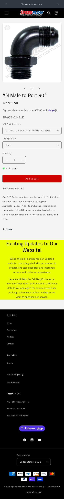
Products (11, 336)
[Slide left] (24, 88)
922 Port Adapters (11, 124)
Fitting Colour (9, 138)
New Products (13, 382)
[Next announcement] (58, 4)
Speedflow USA (18, 486)
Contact (10, 343)
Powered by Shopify (35, 486)
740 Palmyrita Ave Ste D (18, 401)
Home (9, 323)
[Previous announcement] (6, 4)
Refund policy (53, 486)
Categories (11, 330)
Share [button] (9, 229)
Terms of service (33, 491)
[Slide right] (39, 88)
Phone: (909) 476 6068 (17, 415)
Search (10, 363)
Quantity (6, 153)
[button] (6, 13)
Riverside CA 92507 (16, 408)
